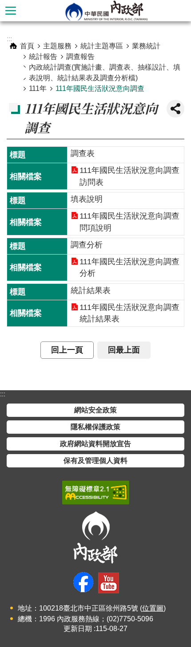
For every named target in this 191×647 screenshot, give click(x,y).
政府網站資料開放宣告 (95, 443)
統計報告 (43, 56)
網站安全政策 (95, 410)
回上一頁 (67, 349)
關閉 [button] (175, 109)
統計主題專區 (101, 46)
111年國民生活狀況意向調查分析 (129, 267)
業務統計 (146, 46)
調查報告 (80, 56)
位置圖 (152, 608)
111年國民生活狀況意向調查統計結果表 (129, 313)
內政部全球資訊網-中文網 (106, 10)
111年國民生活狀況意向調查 (100, 88)
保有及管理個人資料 (95, 460)
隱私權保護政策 (95, 427)
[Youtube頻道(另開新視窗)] (108, 582)
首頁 (27, 46)
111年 (38, 88)
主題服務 (57, 46)
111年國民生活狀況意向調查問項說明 (129, 222)
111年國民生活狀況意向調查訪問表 (129, 176)
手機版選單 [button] (10, 10)
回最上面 (124, 349)
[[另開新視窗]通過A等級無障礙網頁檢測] (95, 493)
